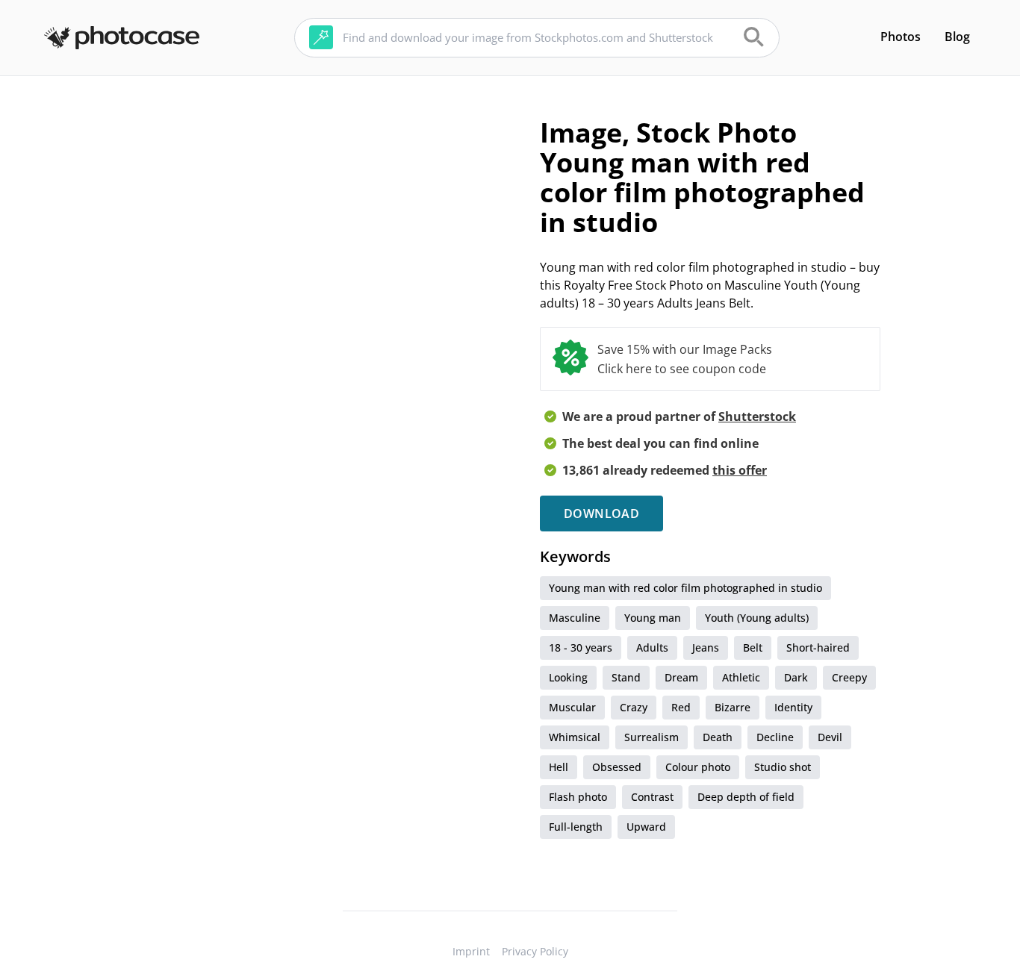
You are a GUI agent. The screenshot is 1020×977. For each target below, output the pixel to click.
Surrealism (651, 737)
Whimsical (574, 737)
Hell (558, 767)
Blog (957, 36)
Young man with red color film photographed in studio (685, 588)
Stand (626, 677)
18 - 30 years (580, 647)
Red (681, 707)
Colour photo (697, 767)
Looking (568, 677)
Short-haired (818, 647)
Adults (652, 647)
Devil (830, 737)
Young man (652, 618)
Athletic (741, 677)
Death (718, 737)
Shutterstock (757, 416)
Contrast (652, 797)
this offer (739, 470)
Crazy (633, 707)
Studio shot (782, 767)
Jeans (705, 647)
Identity (793, 707)
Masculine (574, 618)
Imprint (471, 951)
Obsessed (616, 767)
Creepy (849, 677)
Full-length (576, 827)
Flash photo (578, 797)
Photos (900, 36)
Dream (681, 677)
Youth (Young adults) (757, 618)
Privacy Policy (535, 951)
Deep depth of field (745, 797)
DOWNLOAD (601, 513)
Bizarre (732, 707)
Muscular (572, 707)
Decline (775, 737)
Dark (796, 677)
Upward (646, 827)
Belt (752, 647)
